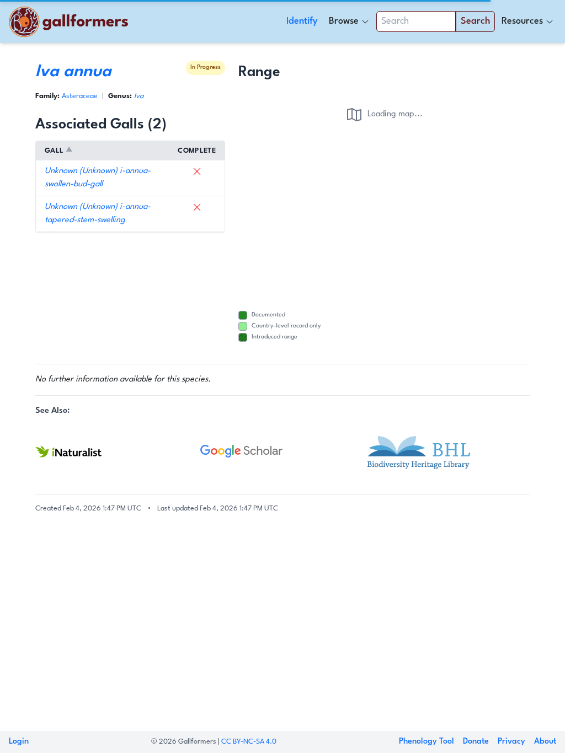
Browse (344, 21)
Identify (302, 21)
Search (475, 21)
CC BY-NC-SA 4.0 (248, 741)
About (545, 742)
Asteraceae (80, 96)
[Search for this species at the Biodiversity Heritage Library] (447, 451)
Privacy (511, 742)
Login (19, 742)
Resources (522, 21)
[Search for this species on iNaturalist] (117, 451)
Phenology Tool (426, 742)
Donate (476, 742)
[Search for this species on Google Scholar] (282, 451)
